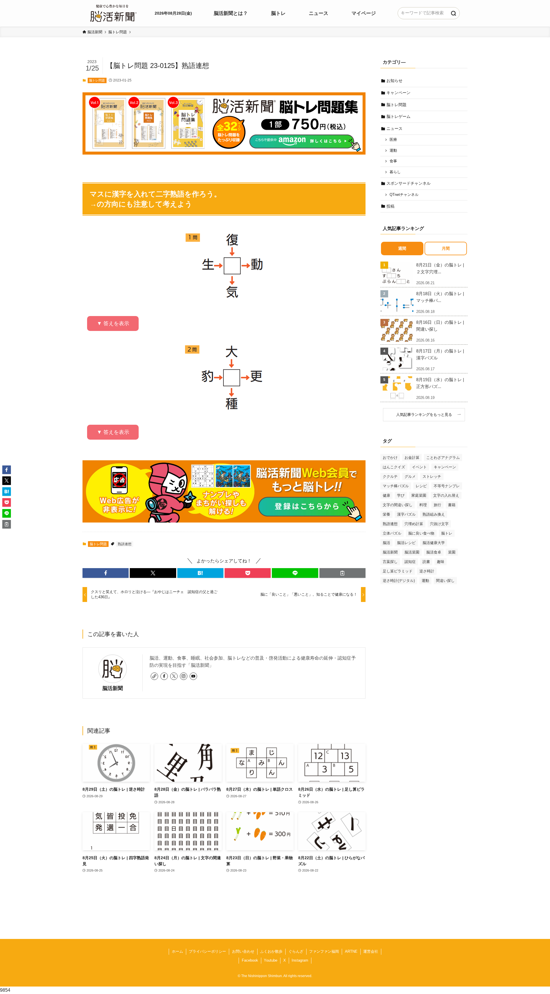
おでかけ (390, 457)
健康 (386, 495)
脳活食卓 (433, 552)
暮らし (395, 172)
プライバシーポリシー (207, 951)
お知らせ (394, 80)
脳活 (386, 543)
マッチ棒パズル (396, 486)
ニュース (394, 128)
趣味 (440, 562)
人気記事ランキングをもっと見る (426, 415)
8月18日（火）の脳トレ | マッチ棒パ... (440, 297)
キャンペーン (398, 92)
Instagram (300, 960)
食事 (393, 161)
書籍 (451, 505)
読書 (426, 562)
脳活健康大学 (434, 543)
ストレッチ (432, 476)
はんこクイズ (394, 467)
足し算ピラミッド (397, 571)
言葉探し (390, 562)
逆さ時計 (426, 571)
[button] (105, 573)
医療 (393, 140)
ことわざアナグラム (443, 457)
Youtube (270, 960)
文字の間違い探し (397, 505)
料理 (423, 505)
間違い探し (445, 580)
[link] (154, 676)
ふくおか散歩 (271, 951)
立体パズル (392, 533)
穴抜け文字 (439, 524)
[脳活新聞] (113, 12)
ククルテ (390, 476)
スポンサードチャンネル (408, 183)
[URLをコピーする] (342, 573)
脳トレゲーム (398, 116)
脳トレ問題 (97, 80)
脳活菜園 (411, 552)
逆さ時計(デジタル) (399, 580)
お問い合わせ (243, 951)
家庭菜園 (418, 495)
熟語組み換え (434, 514)
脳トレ (446, 533)
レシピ (421, 486)
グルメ (410, 476)
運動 (393, 151)
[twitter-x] (174, 676)
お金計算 (411, 457)
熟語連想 (124, 544)
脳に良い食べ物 (421, 533)
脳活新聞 (112, 688)
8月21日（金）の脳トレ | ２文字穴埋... (440, 268)
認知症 (410, 562)
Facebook (250, 960)
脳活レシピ (406, 543)
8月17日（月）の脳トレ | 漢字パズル (440, 354)
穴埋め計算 (413, 524)
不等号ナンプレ (447, 486)
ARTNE (351, 951)
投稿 (390, 206)
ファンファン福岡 (324, 951)
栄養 (386, 514)
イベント (419, 467)
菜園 (451, 552)
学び (400, 495)
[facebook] (164, 676)
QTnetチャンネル (404, 195)
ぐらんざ (295, 951)
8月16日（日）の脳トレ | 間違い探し (440, 326)
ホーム (177, 951)
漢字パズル (406, 514)
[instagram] (183, 676)
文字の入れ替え (446, 495)
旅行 (437, 505)
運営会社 (370, 951)
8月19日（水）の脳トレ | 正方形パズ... (440, 383)
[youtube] (193, 676)
